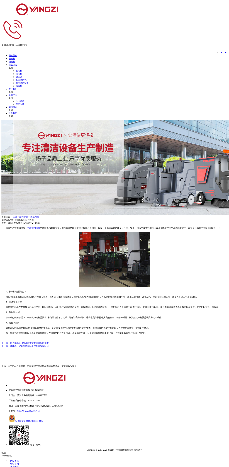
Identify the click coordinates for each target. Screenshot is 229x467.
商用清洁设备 (22, 83)
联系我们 (13, 113)
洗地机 (12, 58)
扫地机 (12, 61)
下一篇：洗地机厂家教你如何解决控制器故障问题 (25, 346)
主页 (15, 217)
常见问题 (20, 104)
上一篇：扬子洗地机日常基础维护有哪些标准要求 (25, 343)
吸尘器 (19, 77)
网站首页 (13, 55)
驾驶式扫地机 (33, 228)
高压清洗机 (21, 80)
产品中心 (13, 64)
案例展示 (13, 107)
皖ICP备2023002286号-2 (28, 411)
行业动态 (20, 101)
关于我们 (13, 89)
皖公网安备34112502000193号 (29, 421)
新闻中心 (13, 95)
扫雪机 (19, 86)
